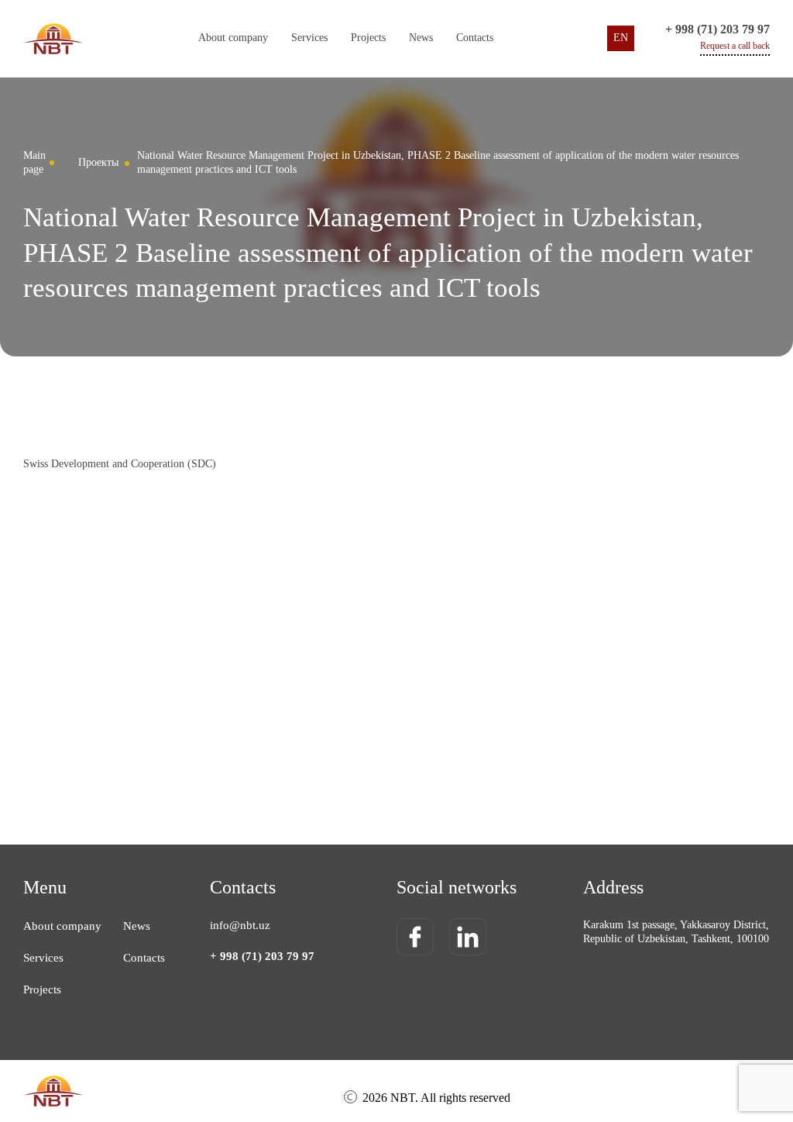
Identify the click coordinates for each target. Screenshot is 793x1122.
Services (43, 958)
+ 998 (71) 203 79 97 (717, 29)
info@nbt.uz (240, 925)
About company (233, 37)
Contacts (474, 37)
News (421, 37)
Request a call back (735, 45)
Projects (368, 37)
